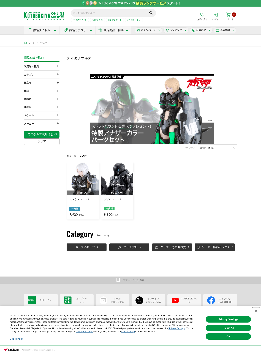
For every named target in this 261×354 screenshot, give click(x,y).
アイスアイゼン (80, 20)
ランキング (176, 30)
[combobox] (217, 148)
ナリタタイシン (134, 20)
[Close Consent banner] (256, 311)
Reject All (228, 327)
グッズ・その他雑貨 (173, 247)
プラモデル (130, 247)
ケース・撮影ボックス (216, 247)
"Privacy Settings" (176, 328)
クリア (41, 141)
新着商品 (201, 30)
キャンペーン (148, 30)
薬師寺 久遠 (97, 20)
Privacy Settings (228, 319)
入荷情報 (225, 30)
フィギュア (88, 247)
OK (228, 336)
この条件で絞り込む (40, 134)
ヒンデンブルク (115, 20)
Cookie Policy (128, 331)
